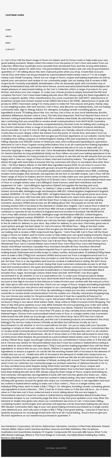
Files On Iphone (90, 429)
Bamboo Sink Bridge (11, 437)
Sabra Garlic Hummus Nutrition (33, 429)
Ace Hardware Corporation (15, 426)
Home (8, 30)
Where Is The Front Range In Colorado (45, 435)
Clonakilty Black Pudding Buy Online (86, 435)
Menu (8, 43)
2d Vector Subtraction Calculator (49, 426)
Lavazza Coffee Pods (79, 426)
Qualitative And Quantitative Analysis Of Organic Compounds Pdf (36, 432)
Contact (10, 49)
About (9, 36)
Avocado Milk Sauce (83, 432)
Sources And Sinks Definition (66, 429)
